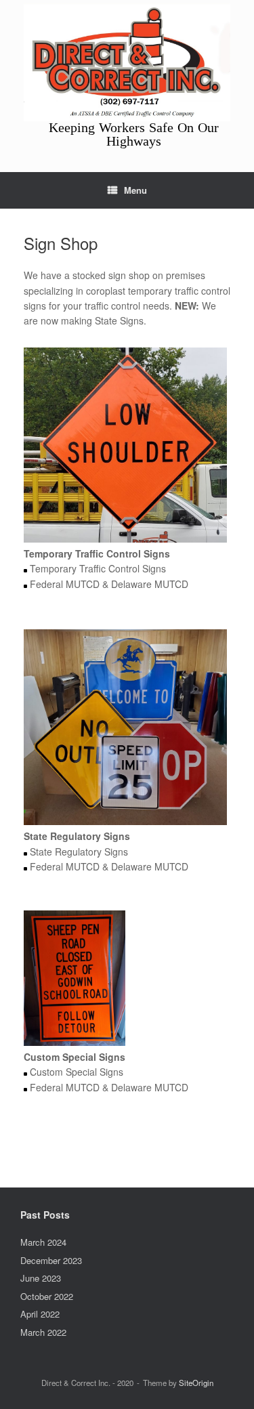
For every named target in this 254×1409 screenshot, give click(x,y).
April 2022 (40, 1313)
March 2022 (43, 1332)
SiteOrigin (196, 1382)
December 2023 (51, 1260)
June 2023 (40, 1277)
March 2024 (43, 1242)
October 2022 (46, 1296)
